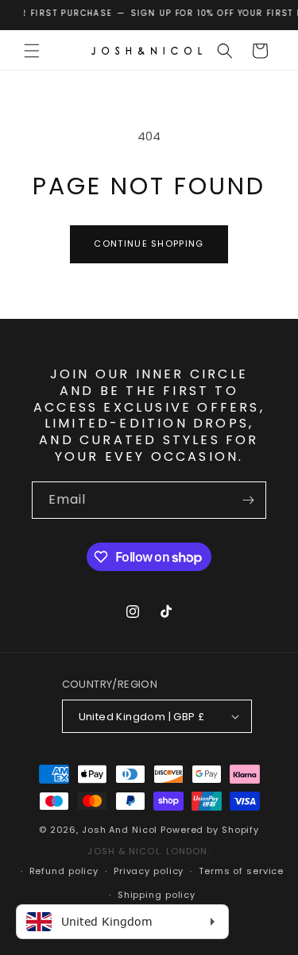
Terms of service (241, 871)
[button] (31, 50)
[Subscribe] (247, 500)
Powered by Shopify (210, 829)
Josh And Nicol (119, 829)
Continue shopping (148, 243)
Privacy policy (149, 871)
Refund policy (64, 871)
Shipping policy (156, 894)
